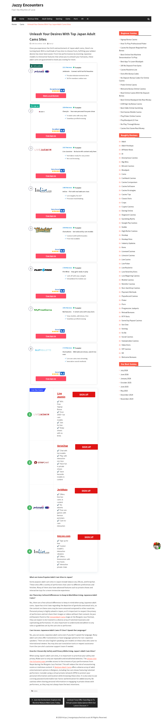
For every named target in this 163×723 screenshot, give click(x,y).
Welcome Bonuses (129, 357)
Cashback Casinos (129, 178)
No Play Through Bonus (130, 124)
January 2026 (126, 378)
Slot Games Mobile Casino (131, 112)
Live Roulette (127, 267)
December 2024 (127, 395)
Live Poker (126, 263)
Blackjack (125, 170)
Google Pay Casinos (129, 223)
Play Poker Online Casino (131, 116)
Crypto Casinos (128, 206)
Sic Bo (124, 332)
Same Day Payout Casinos (132, 320)
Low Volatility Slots (129, 271)
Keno (124, 247)
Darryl (51, 43)
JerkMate (62, 489)
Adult (124, 141)
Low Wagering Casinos (131, 276)
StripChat (62, 446)
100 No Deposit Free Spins (131, 65)
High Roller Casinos (129, 231)
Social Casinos (127, 337)
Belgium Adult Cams (63, 667)
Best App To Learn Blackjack (132, 61)
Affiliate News (127, 149)
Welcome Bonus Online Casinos (133, 89)
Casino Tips (126, 194)
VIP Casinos (126, 349)
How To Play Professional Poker (133, 43)
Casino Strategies (129, 190)
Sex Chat (125, 324)
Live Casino (126, 259)
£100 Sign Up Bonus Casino (131, 104)
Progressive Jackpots (130, 308)
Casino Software (128, 186)
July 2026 (124, 370)
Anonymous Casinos (130, 158)
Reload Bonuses (128, 312)
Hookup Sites (33, 19)
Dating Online (127, 210)
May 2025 (124, 390)
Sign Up (83, 394)
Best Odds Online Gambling (132, 108)
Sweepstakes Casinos (130, 341)
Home (21, 19)
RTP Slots (126, 316)
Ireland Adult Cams (57, 617)
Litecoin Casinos (128, 255)
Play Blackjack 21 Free (129, 120)
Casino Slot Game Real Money (132, 128)
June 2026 (125, 374)
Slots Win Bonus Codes (130, 73)
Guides (124, 227)
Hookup (125, 235)
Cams (68, 19)
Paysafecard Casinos (130, 296)
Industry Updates (128, 243)
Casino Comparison (129, 182)
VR (82, 19)
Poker (124, 300)
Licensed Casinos (128, 251)
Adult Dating (47, 19)
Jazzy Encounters (27, 5)
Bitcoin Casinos (128, 166)
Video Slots (126, 345)
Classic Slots (127, 198)
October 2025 (126, 382)
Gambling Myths (128, 219)
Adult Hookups (128, 145)
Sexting (59, 19)
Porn (76, 19)
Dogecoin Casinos (129, 215)
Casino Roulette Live (129, 69)
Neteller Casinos (128, 284)
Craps (124, 202)
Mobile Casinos (128, 280)
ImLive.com (63, 536)
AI (87, 19)
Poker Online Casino (129, 84)
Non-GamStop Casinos (131, 288)
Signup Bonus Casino (129, 39)
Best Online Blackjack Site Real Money (136, 100)
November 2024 (127, 399)
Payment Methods (129, 292)
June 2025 (125, 386)
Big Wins (125, 162)
